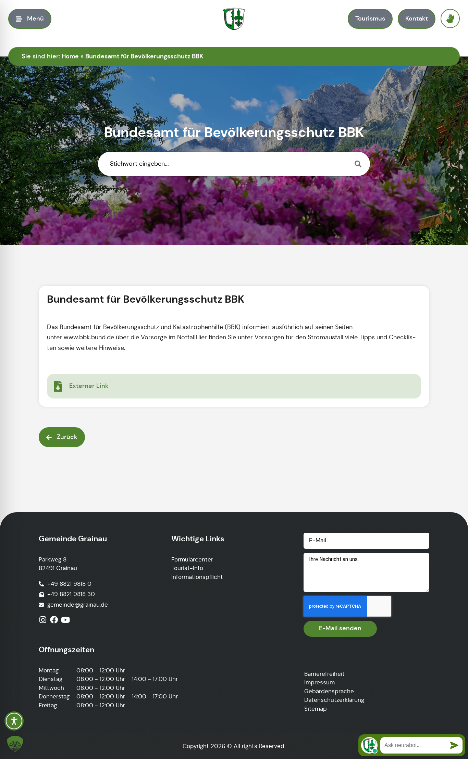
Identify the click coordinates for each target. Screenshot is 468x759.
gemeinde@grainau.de (77, 604)
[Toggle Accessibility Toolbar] (14, 721)
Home (70, 56)
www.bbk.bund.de (89, 337)
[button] (15, 744)
